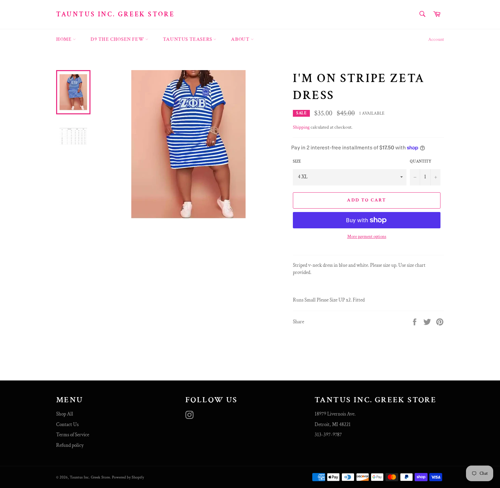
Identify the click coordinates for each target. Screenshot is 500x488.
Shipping (301, 127)
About (241, 39)
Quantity (420, 161)
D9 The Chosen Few (117, 39)
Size (297, 161)
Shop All (64, 414)
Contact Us (67, 424)
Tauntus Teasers (188, 39)
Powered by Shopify (128, 477)
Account (436, 39)
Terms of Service (72, 435)
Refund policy (70, 445)
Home (64, 39)
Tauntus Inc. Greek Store (115, 14)
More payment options (366, 237)
